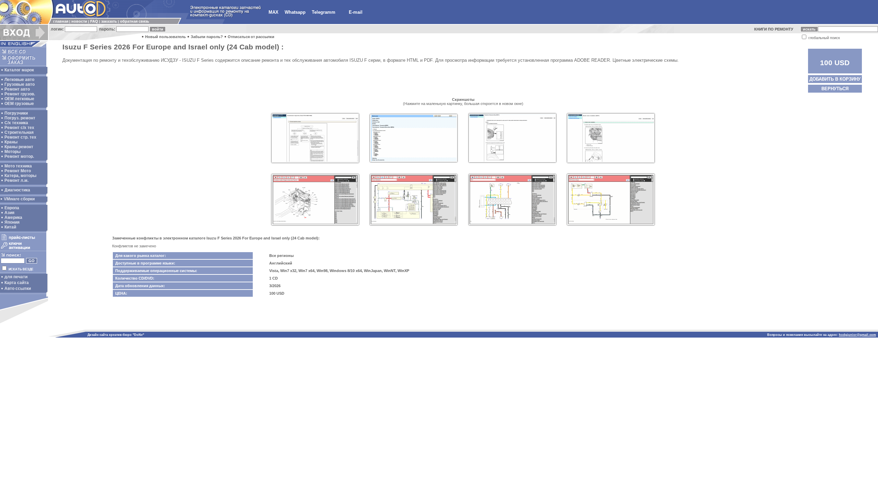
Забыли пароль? (207, 37)
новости (79, 21)
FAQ (94, 21)
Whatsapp (295, 12)
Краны (10, 142)
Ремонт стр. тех (20, 137)
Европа (11, 207)
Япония (12, 222)
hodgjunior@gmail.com (857, 335)
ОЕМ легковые (19, 98)
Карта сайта (16, 282)
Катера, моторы (20, 175)
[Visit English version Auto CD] (24, 45)
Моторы (12, 151)
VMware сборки (19, 199)
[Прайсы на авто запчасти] (23, 239)
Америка (13, 217)
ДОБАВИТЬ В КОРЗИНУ (835, 79)
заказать (109, 21)
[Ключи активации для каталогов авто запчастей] (23, 249)
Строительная (19, 132)
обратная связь (134, 21)
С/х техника (16, 122)
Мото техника (18, 166)
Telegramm (323, 12)
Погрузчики (16, 113)
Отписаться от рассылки (251, 37)
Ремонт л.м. (16, 180)
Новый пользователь (165, 37)
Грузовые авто (19, 84)
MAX (273, 12)
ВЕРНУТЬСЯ (835, 88)
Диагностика (17, 190)
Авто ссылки (17, 288)
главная (60, 21)
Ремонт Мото (17, 170)
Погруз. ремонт (19, 118)
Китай (10, 227)
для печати (15, 276)
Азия (9, 212)
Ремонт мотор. (19, 156)
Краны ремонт (18, 146)
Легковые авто (19, 79)
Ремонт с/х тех (19, 127)
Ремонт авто (17, 89)
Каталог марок (19, 70)
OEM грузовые (19, 103)
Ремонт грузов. (19, 94)
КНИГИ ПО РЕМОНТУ (773, 29)
